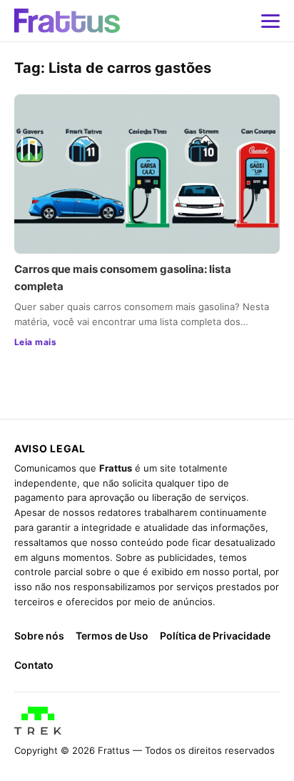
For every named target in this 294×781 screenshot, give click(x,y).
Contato (34, 665)
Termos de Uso (112, 636)
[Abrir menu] (270, 21)
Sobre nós (39, 636)
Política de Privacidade (215, 636)
